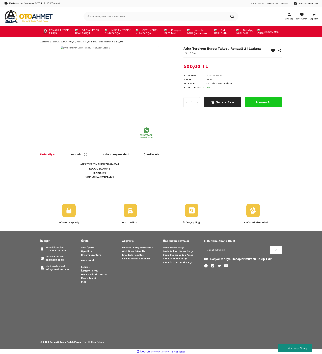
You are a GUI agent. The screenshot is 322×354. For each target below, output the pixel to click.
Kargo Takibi (88, 278)
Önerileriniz (151, 154)
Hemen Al (263, 102)
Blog (84, 281)
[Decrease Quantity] (186, 102)
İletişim (85, 267)
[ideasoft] (143, 351)
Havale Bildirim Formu (94, 274)
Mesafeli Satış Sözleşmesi (137, 247)
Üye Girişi (86, 251)
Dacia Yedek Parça (173, 247)
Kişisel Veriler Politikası (136, 258)
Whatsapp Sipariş (297, 348)
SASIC (209, 79)
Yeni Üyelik (87, 247)
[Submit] (276, 250)
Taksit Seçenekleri (115, 154)
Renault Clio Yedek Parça (178, 262)
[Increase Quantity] (197, 102)
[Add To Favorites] (273, 50)
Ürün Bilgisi (47, 154)
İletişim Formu (89, 270)
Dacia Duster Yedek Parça (178, 255)
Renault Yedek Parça (175, 258)
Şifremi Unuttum (91, 255)
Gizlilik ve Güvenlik (133, 251)
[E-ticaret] (160, 351)
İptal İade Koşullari (133, 255)
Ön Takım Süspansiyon (219, 83)
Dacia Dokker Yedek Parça (178, 251)
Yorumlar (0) (79, 154)
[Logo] (28, 16)
